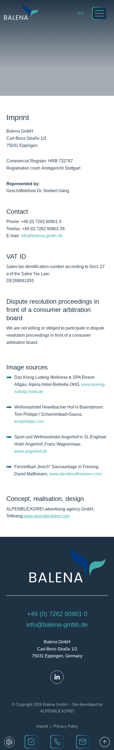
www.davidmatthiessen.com (75, 474)
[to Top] (104, 742)
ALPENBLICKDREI (57, 711)
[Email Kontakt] (82, 741)
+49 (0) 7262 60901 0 (57, 613)
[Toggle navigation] (99, 13)
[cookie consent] (9, 742)
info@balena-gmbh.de (42, 235)
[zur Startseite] (21, 12)
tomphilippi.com (29, 421)
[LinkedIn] (57, 677)
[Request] (31, 741)
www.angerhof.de (30, 451)
